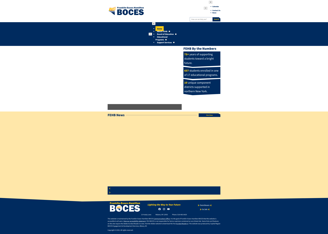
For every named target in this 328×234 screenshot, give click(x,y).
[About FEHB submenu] (169, 31)
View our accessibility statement (134, 221)
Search (216, 19)
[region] (164, 158)
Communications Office (162, 219)
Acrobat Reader (181, 223)
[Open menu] (205, 8)
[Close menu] (210, 2)
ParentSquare (205, 205)
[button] (145, 100)
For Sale (204, 209)
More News (209, 115)
